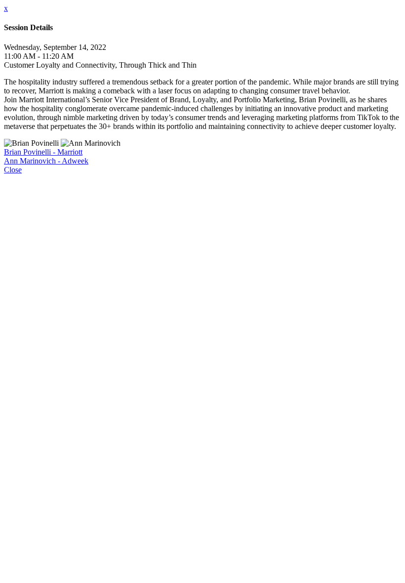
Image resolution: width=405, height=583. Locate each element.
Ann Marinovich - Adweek (46, 161)
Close (13, 170)
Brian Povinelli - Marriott (43, 152)
